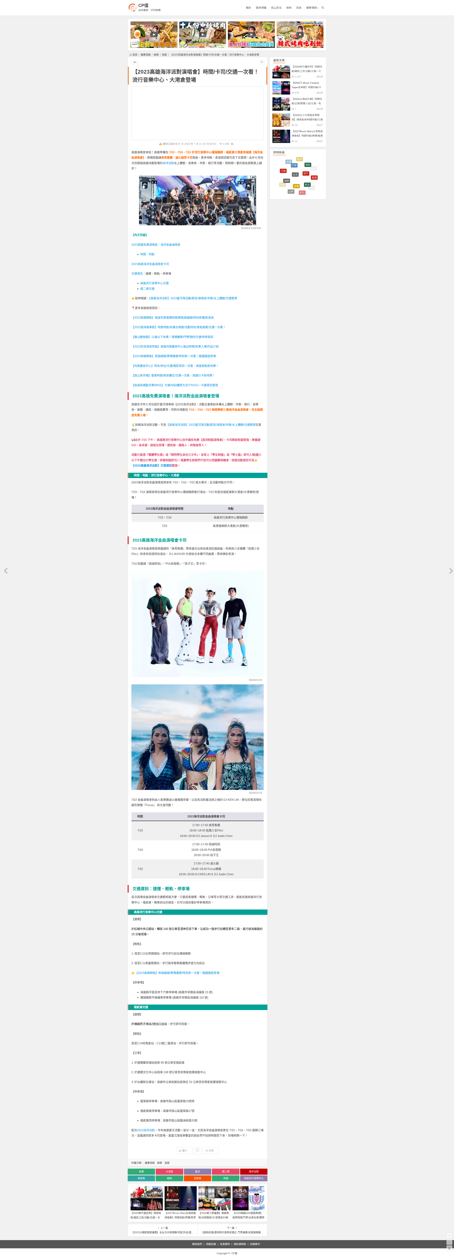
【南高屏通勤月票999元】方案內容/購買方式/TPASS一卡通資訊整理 (174, 385)
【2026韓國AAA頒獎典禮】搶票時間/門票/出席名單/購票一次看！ (248, 1217)
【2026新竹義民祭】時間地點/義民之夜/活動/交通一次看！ (146, 1217)
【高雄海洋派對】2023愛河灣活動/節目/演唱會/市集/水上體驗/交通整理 (193, 298)
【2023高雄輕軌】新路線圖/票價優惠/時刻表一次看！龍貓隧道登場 (173, 356)
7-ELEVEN (285, 188)
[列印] (232, 143)
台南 (284, 176)
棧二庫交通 (147, 288)
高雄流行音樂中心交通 (154, 283)
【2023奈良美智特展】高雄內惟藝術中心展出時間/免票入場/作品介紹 (175, 346)
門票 (302, 180)
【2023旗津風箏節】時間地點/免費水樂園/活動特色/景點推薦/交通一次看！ (178, 327)
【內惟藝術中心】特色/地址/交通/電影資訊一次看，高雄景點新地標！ (175, 365)
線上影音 (276, 7)
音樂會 (197, 1178)
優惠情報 (311, 7)
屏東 (288, 186)
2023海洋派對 (146, 1130)
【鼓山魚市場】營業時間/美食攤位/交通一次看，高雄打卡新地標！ (173, 375)
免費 (141, 1171)
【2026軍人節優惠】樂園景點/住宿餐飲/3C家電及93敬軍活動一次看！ (213, 1217)
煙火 (299, 190)
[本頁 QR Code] (449, 1248)
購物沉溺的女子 (171, 143)
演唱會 (141, 1178)
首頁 (134, 54)
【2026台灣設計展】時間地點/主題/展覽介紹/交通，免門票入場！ (307, 103)
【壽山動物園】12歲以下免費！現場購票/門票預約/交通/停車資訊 (172, 336)
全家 (288, 165)
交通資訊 (137, 273)
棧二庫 (225, 1171)
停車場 (309, 186)
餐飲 (248, 7)
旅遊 (298, 7)
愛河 (197, 1171)
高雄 (225, 1178)
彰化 (302, 159)
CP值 (143, 5)
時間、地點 (147, 254)
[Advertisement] (197, 113)
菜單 (282, 167)
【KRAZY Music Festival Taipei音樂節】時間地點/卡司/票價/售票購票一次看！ (306, 87)
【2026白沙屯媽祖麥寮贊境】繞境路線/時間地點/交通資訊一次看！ (307, 119)
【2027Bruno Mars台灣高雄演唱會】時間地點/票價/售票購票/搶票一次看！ (180, 1217)
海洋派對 (168, 163)
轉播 (311, 165)
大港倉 (169, 1171)
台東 (291, 159)
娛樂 (289, 7)
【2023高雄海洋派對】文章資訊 (151, 465)
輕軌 (169, 1178)
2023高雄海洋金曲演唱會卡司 (150, 264)
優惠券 (314, 176)
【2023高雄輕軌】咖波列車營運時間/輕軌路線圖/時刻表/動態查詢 (172, 317)
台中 (307, 171)
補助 (280, 178)
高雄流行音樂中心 (254, 1178)
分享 (211, 1150)
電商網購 (261, 7)
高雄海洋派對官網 (252, 228)
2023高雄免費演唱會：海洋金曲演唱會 (155, 244)
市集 (295, 193)
